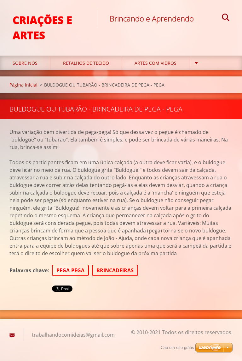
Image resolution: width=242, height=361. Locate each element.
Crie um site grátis (177, 347)
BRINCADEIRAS (115, 270)
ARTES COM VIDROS (155, 63)
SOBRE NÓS (25, 63)
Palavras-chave (28, 270)
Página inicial (23, 85)
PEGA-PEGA (70, 270)
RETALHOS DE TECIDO (86, 63)
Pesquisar (225, 18)
